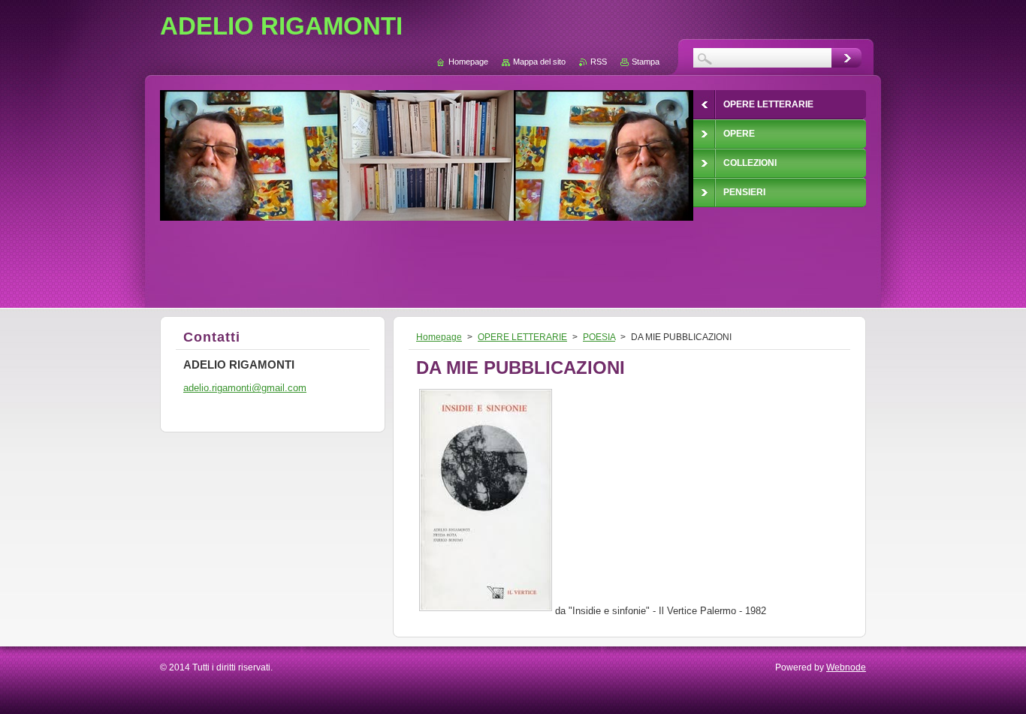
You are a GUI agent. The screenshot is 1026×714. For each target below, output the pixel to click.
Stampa (645, 61)
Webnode (846, 667)
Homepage (439, 337)
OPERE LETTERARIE (522, 337)
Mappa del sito (539, 61)
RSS (598, 61)
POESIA (599, 337)
